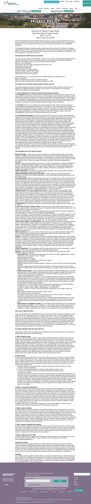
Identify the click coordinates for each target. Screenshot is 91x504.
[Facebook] (3, 484)
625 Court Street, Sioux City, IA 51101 (53, 488)
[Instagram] (5, 484)
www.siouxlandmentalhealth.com (24, 439)
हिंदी (49, 499)
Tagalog (47, 501)
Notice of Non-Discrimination (22, 499)
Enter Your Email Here (30, 478)
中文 (37, 499)
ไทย (51, 501)
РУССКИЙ (34, 501)
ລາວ (70, 499)
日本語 (52, 499)
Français (41, 499)
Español (31, 499)
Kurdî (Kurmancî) (65, 499)
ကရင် (55, 499)
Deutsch (46, 499)
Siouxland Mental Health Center (9, 474)
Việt (53, 501)
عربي (35, 499)
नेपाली (17, 501)
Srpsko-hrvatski (41, 501)
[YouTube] (7, 484)
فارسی (30, 501)
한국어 (59, 499)
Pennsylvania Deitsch (23, 501)
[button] (76, 1)
